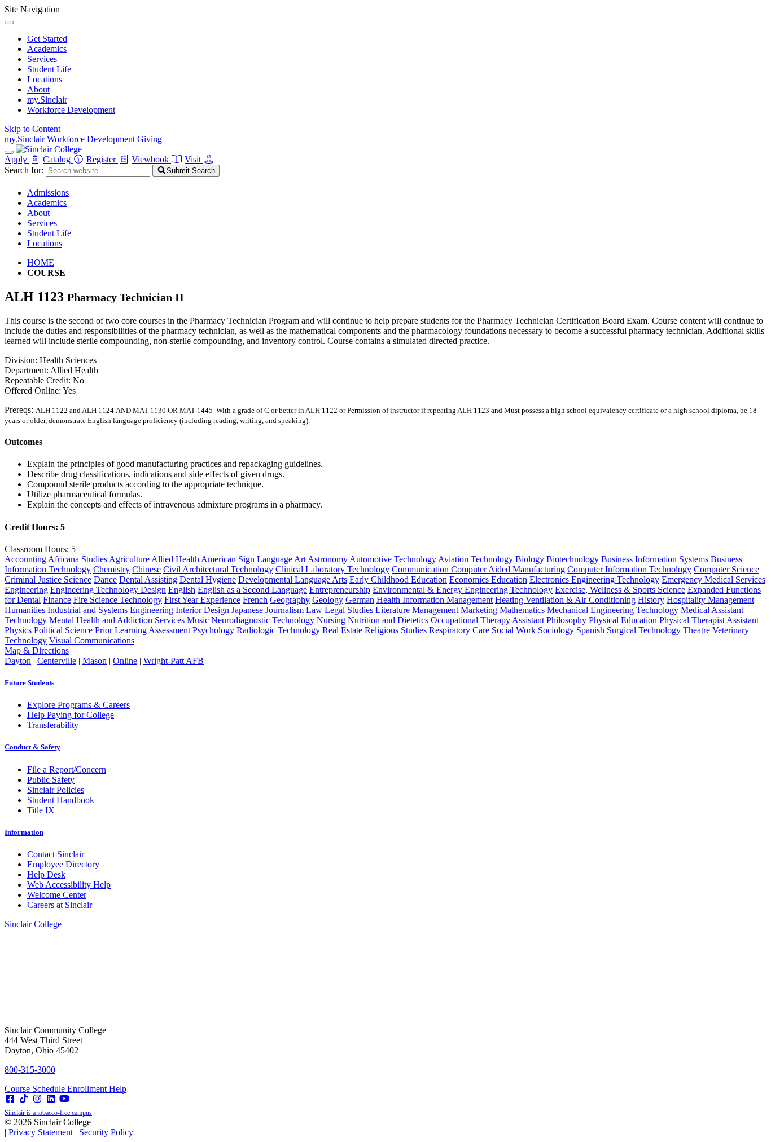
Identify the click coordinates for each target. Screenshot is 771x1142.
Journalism (284, 610)
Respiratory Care (459, 630)
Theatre (696, 630)
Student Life (49, 69)
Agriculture (129, 559)
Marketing (479, 610)
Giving (149, 139)
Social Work (514, 630)
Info (24, 832)
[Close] (9, 22)
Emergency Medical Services (713, 579)
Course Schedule (36, 1089)
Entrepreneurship (339, 589)
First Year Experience (202, 600)
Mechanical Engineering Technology (612, 610)
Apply (17, 159)
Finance (57, 600)
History (651, 600)
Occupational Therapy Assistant (487, 620)
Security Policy (106, 1132)
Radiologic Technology (278, 630)
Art (300, 559)
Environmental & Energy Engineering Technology (463, 589)
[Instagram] (37, 1099)
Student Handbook (60, 800)
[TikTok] (23, 1099)
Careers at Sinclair (59, 905)
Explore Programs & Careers (78, 704)
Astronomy (328, 559)
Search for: (24, 170)
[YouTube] (64, 1099)
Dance (105, 579)
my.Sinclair (47, 99)
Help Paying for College (70, 715)
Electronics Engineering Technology (594, 579)
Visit (194, 159)
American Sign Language (246, 559)
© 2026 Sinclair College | (69, 1127)
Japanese (247, 610)
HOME (40, 262)
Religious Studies (396, 630)
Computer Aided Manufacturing (508, 569)
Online (125, 660)
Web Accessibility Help (69, 884)
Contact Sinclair (55, 854)
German (359, 600)
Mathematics (522, 610)
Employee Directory (63, 864)
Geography (290, 600)
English (181, 589)
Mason (94, 660)
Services (42, 59)
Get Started (47, 38)
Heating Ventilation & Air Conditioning (565, 600)
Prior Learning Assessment (142, 630)
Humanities (25, 610)
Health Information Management (434, 600)
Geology (327, 600)
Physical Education (623, 620)
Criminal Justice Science (48, 579)
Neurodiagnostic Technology (262, 620)
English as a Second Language (252, 589)
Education (509, 579)
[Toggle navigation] (9, 152)
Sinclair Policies (55, 790)
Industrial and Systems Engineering (110, 610)
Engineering (26, 589)
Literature (392, 610)
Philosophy (566, 620)
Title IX (41, 810)
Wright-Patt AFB (173, 660)
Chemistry (111, 569)
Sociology (556, 630)
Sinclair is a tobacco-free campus (48, 1113)
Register (102, 159)
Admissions (48, 192)
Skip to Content (32, 129)
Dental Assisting (148, 579)
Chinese (146, 569)
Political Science (63, 630)
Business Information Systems (654, 559)
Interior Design (202, 610)
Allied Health (175, 559)
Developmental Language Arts (292, 579)
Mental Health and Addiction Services (117, 620)
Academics (47, 49)
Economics (470, 579)
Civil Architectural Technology (218, 569)
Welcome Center (56, 895)
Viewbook (151, 159)
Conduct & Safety (32, 747)
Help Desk (46, 874)
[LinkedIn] (50, 1099)
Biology (529, 559)
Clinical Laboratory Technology (332, 569)
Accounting (25, 559)
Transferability (52, 725)
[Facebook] (10, 1099)
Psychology (213, 630)
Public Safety (51, 779)
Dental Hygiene (207, 579)
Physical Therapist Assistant (709, 620)
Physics (18, 630)
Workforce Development (71, 109)
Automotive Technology (392, 559)
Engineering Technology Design (108, 589)
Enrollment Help (96, 1089)
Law (314, 610)
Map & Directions (37, 650)
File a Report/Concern (66, 769)
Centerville (56, 660)
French (255, 600)
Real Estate (342, 630)
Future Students (29, 682)
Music (198, 620)
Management (435, 610)
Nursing (331, 620)
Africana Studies (77, 559)
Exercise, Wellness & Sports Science (620, 589)
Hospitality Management (710, 600)
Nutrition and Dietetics (388, 620)
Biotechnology (573, 559)
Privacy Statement (40, 1132)
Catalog (58, 159)
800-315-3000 (30, 1069)
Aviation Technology (475, 559)
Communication (421, 569)
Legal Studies (349, 610)
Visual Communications (91, 640)
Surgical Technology (644, 630)
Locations (44, 79)
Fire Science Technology (117, 600)
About (38, 89)
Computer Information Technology (629, 569)
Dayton (18, 660)
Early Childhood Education (398, 579)
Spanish (590, 630)
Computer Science (726, 569)
